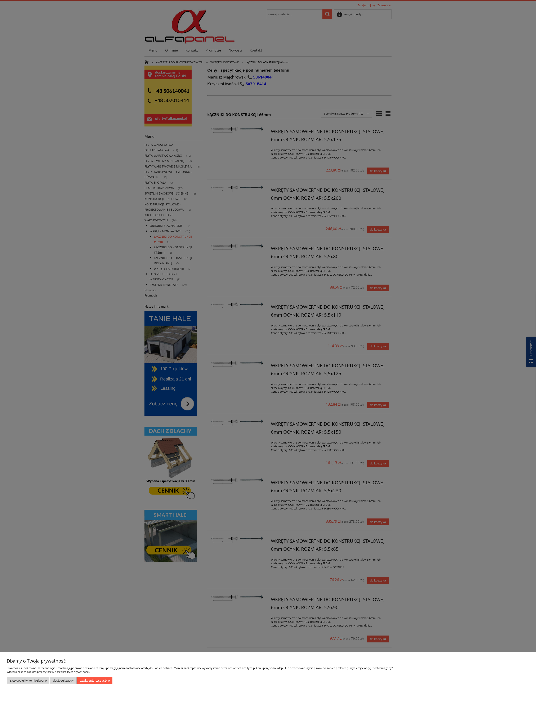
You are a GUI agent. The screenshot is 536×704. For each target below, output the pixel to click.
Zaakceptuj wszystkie (95, 680)
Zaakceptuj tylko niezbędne (28, 680)
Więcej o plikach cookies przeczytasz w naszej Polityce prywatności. (48, 672)
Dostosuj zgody (63, 680)
